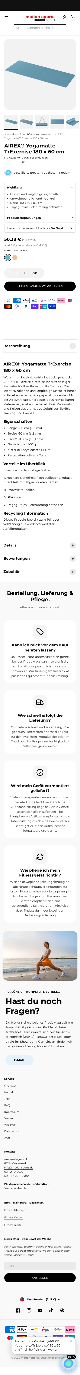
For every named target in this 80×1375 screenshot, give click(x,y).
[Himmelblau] (7, 257)
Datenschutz (12, 1131)
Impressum (11, 1111)
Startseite (10, 134)
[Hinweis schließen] (71, 1341)
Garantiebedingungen (35, 157)
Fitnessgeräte (13, 1224)
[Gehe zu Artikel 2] (26, 122)
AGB (7, 1137)
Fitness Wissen (13, 1217)
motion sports (30, 1357)
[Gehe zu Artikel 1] (11, 122)
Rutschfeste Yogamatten (36, 134)
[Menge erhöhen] (24, 272)
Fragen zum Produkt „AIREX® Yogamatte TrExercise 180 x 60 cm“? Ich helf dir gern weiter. (37, 1345)
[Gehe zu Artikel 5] (72, 122)
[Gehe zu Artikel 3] (42, 122)
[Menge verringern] (9, 272)
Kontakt (9, 1092)
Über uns (10, 1086)
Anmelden (40, 1277)
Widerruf (10, 1124)
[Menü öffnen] (6, 17)
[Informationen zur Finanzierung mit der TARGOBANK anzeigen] (8, 300)
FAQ (7, 1105)
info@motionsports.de (18, 1167)
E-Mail (19, 1060)
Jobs (7, 1098)
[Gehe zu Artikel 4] (57, 122)
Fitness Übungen (15, 1210)
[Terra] (14, 257)
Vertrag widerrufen (16, 1188)
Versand (9, 1118)
